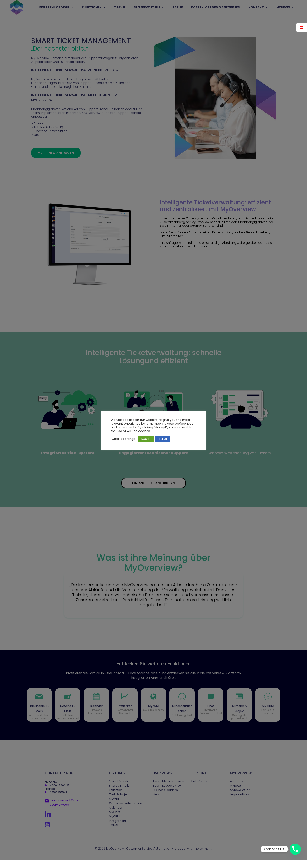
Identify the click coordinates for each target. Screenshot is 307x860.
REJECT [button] (162, 439)
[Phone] (295, 849)
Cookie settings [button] (123, 439)
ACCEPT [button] (146, 439)
